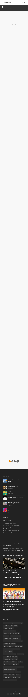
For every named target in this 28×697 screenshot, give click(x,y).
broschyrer (14, 625)
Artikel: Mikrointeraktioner (13, 492)
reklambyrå (7, 664)
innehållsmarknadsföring (10, 643)
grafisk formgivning (16, 635)
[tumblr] (16, 694)
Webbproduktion (8, 32)
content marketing (8, 628)
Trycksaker (16, 31)
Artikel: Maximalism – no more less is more (16, 509)
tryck (5, 674)
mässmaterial (7, 659)
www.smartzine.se (7, 545)
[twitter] (11, 694)
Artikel (7, 125)
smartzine (12, 666)
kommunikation (19, 646)
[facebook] (8, 694)
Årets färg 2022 (12, 385)
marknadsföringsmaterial (10, 654)
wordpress (14, 679)
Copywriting (8, 70)
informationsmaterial (17, 641)
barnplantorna (18, 623)
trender (18, 672)
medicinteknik (7, 656)
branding (6, 625)
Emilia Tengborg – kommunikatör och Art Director (13, 421)
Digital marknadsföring (16, 70)
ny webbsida (7, 661)
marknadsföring (8, 651)
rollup (6, 666)
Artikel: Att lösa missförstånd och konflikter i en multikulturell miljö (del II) (13, 169)
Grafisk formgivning (13, 387)
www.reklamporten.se (18, 550)
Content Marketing (13, 125)
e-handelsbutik (7, 633)
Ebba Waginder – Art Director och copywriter (13, 214)
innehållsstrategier (8, 646)
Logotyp (6, 30)
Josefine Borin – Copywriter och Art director (12, 66)
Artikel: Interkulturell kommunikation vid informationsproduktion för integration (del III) (13, 114)
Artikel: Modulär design (13, 486)
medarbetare (20, 654)
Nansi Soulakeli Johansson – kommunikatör (12, 341)
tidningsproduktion (9, 672)
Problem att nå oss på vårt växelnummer (12, 302)
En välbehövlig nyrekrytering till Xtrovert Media (14, 23)
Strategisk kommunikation (10, 128)
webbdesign (7, 677)
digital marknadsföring (9, 630)
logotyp (17, 648)
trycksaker (12, 674)
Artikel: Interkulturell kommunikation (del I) (12, 258)
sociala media (20, 666)
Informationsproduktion (15, 29)
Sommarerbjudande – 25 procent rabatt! (15, 480)
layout (11, 648)
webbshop (6, 679)
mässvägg (14, 659)
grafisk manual (7, 638)
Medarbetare (11, 30)
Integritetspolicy (21, 691)
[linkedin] (13, 694)
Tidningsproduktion (8, 31)
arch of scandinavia (8, 623)
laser (5, 648)
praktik (20, 661)
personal (14, 661)
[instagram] (19, 694)
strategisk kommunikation (10, 669)
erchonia (6, 635)
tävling (18, 674)
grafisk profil (16, 638)
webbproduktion (16, 677)
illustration (7, 641)
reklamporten (15, 664)
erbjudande (16, 633)
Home (3, 8)
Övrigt (16, 30)
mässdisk (14, 656)
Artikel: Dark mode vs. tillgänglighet (15, 497)
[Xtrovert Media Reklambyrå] (6, 2)
